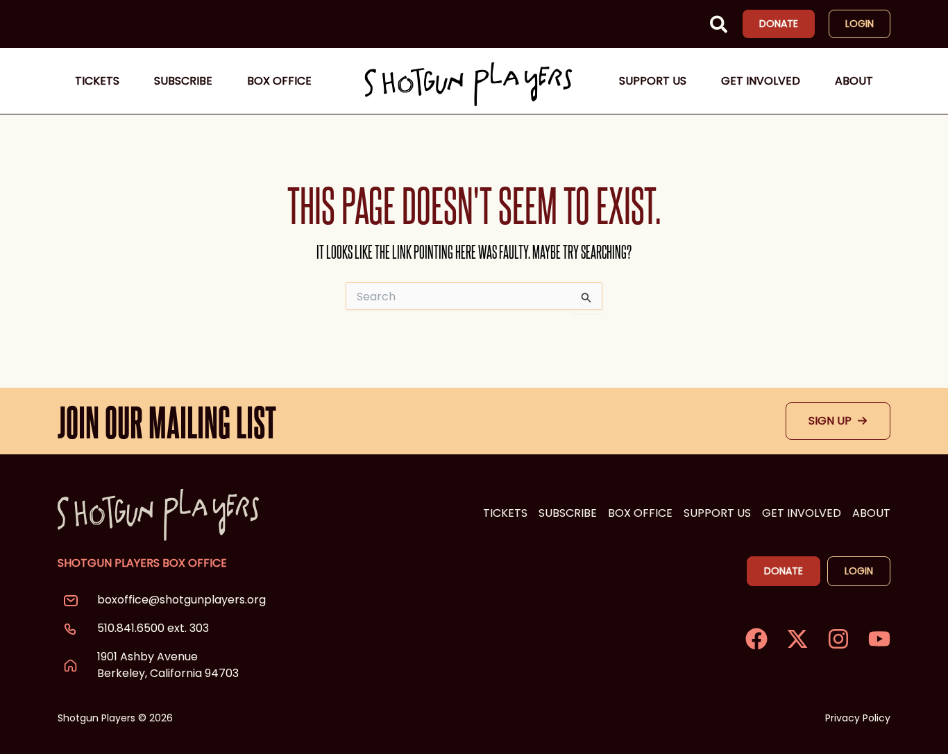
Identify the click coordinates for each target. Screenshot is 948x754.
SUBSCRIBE (568, 513)
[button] (719, 27)
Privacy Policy (857, 718)
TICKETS (505, 513)
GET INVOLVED (801, 513)
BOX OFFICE (640, 513)
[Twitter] (797, 639)
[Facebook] (756, 639)
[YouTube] (879, 639)
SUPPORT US (717, 513)
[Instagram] (838, 639)
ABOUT (871, 513)
